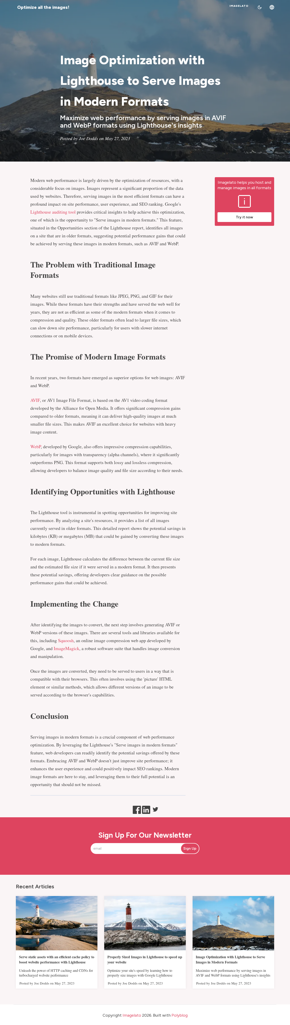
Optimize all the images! (43, 7)
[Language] (271, 7)
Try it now (244, 217)
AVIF (35, 400)
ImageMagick (66, 648)
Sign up (189, 848)
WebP (35, 446)
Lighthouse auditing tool (53, 212)
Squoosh (66, 640)
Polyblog (180, 1015)
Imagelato (239, 5)
